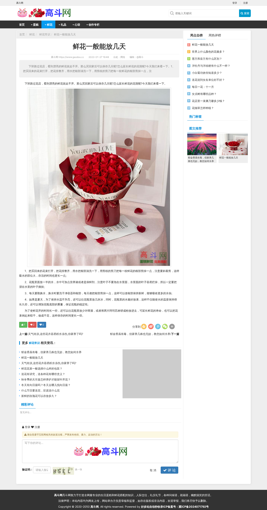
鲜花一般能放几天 (65, 34)
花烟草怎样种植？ (203, 108)
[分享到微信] (165, 326)
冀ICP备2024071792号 (194, 506)
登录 (234, 2)
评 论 (171, 470)
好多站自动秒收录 (152, 506)
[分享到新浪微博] (151, 326)
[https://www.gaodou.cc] (47, 13)
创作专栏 (93, 24)
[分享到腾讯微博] (158, 326)
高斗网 (54, 57)
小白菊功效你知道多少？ (207, 72)
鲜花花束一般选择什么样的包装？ (41, 368)
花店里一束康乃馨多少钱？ (208, 101)
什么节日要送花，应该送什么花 (40, 390)
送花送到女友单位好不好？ (208, 79)
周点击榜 (196, 35)
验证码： (27, 469)
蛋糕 (35, 24)
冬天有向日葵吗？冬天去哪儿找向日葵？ (46, 385)
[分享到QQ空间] (144, 326)
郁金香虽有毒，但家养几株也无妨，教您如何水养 (140, 334)
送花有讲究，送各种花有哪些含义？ (43, 374)
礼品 (63, 24)
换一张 (78, 469)
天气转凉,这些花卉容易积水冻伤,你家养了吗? (55, 334)
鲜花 (49, 24)
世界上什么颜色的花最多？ (208, 51)
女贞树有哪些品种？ (204, 93)
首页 (22, 24)
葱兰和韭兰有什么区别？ (207, 58)
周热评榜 (215, 35)
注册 (245, 2)
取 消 (153, 470)
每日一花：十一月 (203, 86)
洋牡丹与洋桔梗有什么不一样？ (211, 65)
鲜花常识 (44, 34)
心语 (77, 24)
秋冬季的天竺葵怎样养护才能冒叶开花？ (46, 379)
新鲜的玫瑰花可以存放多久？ (39, 396)
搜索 (246, 13)
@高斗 (140, 57)
